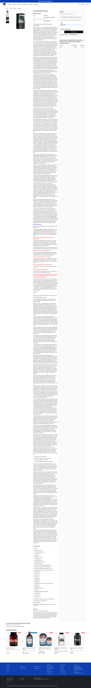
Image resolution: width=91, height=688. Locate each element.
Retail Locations (62, 673)
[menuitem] (82, 8)
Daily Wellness (49, 673)
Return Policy (22, 679)
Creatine (8, 668)
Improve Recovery (50, 671)
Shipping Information (10, 679)
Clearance (31, 4)
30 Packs (64, 24)
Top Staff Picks (62, 671)
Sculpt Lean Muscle (50, 668)
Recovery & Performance (37, 666)
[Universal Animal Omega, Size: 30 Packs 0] (7, 11)
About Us (61, 666)
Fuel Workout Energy (50, 666)
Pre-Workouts (22, 666)
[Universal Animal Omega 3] (7, 21)
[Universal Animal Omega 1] (7, 15)
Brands (19, 4)
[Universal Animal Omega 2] (7, 18)
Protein (8, 666)
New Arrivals (24, 4)
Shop (9, 4)
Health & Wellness (36, 668)
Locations (36, 4)
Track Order (62, 668)
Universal (19, 8)
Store (11, 8)
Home (7, 8)
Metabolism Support (23, 668)
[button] (4, 4)
